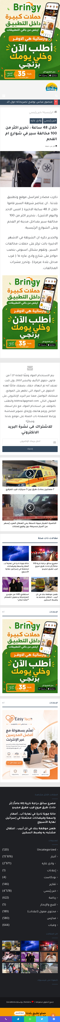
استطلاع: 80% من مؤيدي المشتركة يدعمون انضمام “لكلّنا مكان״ (16, 597)
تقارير (53, 884)
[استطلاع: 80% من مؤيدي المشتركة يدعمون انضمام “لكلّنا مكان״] (15, 584)
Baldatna (27, 1002)
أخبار (53, 856)
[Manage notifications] (53, 1015)
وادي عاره (36, 120)
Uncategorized (46, 850)
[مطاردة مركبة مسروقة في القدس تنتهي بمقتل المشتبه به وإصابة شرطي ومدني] (11, 957)
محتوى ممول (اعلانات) (41, 911)
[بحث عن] (56, 96)
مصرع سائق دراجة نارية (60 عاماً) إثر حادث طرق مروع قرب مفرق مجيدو (45, 566)
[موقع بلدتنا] (51, 86)
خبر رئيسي (35, 112)
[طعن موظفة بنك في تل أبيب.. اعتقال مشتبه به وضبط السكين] (44, 584)
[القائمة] (3, 96)
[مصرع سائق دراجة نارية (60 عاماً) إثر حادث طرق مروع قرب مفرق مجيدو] (44, 553)
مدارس (51, 918)
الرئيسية (48, 112)
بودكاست (50, 877)
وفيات (52, 925)
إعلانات (51, 870)
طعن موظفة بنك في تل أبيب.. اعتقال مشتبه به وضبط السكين (47, 597)
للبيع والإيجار (48, 904)
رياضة (52, 898)
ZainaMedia (11, 1002)
